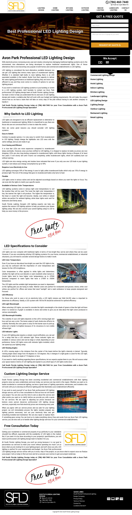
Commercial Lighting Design (102, 75)
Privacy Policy (78, 499)
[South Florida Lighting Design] (17, 498)
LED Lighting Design (98, 100)
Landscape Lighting (114, 9)
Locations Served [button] (79, 506)
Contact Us (125, 9)
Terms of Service (79, 501)
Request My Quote (109, 45)
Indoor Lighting (100, 9)
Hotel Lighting (96, 83)
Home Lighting (55, 9)
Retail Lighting (96, 117)
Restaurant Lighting (98, 113)
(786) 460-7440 (118, 2)
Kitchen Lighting (69, 9)
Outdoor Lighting (85, 9)
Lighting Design (41, 9)
